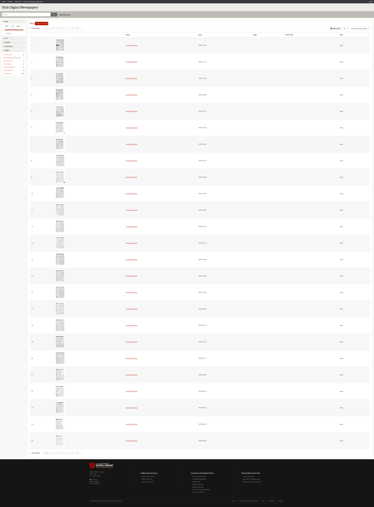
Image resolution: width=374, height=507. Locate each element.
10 (76, 28)
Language (8, 46)
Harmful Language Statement (33, 2)
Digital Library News (198, 487)
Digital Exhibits (196, 482)
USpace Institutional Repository (201, 489)
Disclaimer (272, 501)
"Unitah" (41, 23)
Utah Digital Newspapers (199, 479)
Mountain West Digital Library (251, 479)
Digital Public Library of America (252, 482)
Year (6, 22)
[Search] (54, 14)
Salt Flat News (7, 64)
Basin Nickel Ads (8, 61)
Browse (10, 2)
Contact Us (17, 2)
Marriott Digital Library (199, 476)
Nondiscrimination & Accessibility (248, 501)
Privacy (233, 501)
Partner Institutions (248, 476)
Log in (371, 2)
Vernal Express (8, 73)
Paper (6, 50)
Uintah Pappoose (8, 70)
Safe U (263, 501)
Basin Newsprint (8, 54)
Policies (281, 501)
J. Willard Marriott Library (97, 472)
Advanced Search (64, 14)
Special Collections (147, 479)
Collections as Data (197, 484)
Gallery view (336, 28)
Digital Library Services (148, 476)
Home (4, 2)
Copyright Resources (148, 482)
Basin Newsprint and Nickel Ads (12, 58)
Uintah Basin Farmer (9, 67)
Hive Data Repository (198, 492)
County (7, 42)
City (6, 38)
